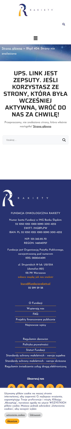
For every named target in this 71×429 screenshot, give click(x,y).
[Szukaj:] (35, 140)
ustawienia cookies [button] (15, 415)
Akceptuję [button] (12, 421)
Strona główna (12, 48)
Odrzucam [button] (35, 415)
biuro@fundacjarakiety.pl (35, 284)
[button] (35, 39)
